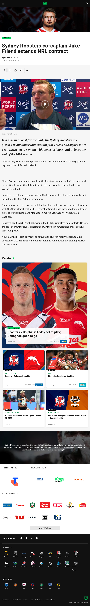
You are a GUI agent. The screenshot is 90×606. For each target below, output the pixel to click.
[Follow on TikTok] (21, 538)
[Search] (87, 3)
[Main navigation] (3, 3)
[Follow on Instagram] (37, 538)
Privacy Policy (16, 600)
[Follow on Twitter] (32, 538)
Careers (25, 600)
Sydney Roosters (10, 57)
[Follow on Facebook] (26, 538)
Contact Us (38, 600)
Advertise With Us (49, 600)
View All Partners (45, 528)
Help (31, 600)
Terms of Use (6, 600)
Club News (6, 38)
